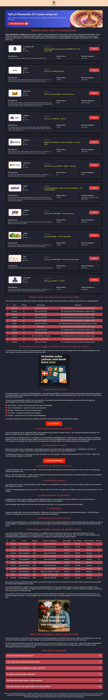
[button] (105, 594)
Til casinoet (54, 423)
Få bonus (94, 48)
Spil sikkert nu (17, 23)
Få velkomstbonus (54, 461)
